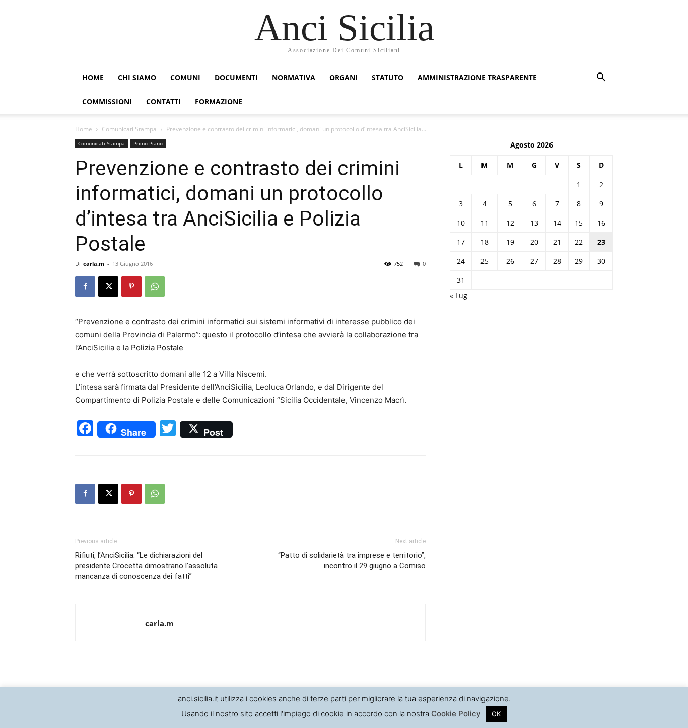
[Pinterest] (131, 286)
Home (93, 77)
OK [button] (496, 714)
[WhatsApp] (155, 286)
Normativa (293, 77)
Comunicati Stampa (129, 129)
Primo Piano (148, 143)
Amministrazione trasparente (477, 77)
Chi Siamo (137, 77)
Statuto (387, 77)
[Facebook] (85, 286)
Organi (343, 77)
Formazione (218, 101)
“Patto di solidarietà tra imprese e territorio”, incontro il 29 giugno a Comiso (352, 560)
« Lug (458, 295)
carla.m (93, 263)
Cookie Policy (456, 713)
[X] (108, 286)
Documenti (236, 77)
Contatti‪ (163, 101)
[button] (601, 78)
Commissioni (107, 101)
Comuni (185, 77)
